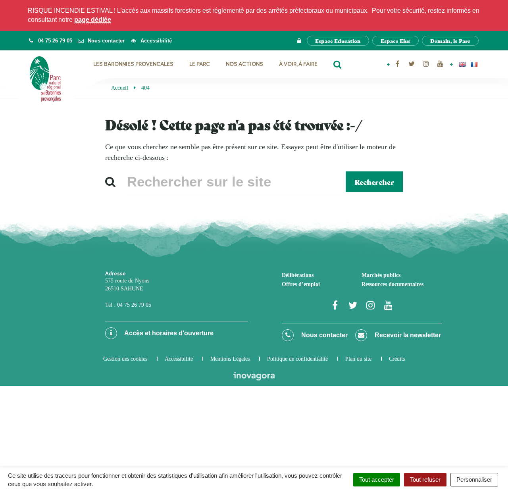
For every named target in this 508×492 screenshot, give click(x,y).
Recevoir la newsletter (407, 335)
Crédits (397, 359)
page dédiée (92, 19)
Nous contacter (324, 335)
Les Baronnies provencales (133, 64)
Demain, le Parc (450, 40)
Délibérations (298, 275)
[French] (473, 64)
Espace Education (338, 40)
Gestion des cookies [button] (125, 359)
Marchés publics (381, 275)
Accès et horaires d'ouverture (168, 333)
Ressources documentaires (392, 284)
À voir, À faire (298, 64)
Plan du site (358, 359)
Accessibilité (179, 359)
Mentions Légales (230, 359)
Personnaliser (474, 479)
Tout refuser (425, 479)
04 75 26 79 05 (134, 305)
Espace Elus (395, 40)
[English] (462, 64)
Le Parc (199, 64)
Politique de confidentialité (297, 359)
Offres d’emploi (301, 284)
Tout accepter (376, 479)
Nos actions (244, 64)
